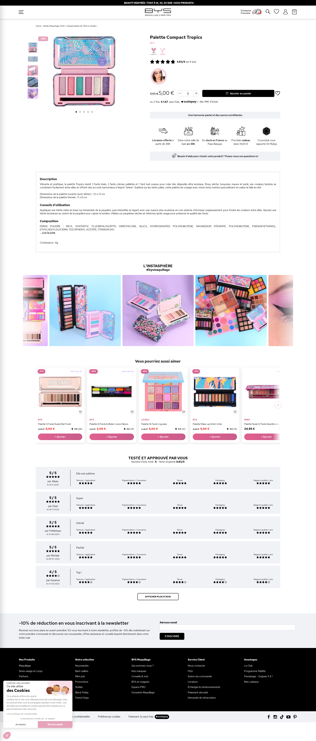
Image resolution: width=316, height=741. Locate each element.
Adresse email (168, 622)
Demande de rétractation (202, 697)
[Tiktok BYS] (282, 717)
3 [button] (84, 112)
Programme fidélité (254, 671)
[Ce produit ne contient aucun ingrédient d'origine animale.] (162, 52)
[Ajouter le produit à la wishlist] (80, 412)
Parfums (23, 676)
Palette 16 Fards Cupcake (154, 424)
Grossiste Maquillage (143, 692)
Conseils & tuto (140, 676)
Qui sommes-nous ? (143, 665)
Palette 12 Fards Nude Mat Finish (54, 424)
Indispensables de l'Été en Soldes (81, 26)
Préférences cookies (109, 716)
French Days (82, 697)
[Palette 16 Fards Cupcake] (163, 391)
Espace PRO (138, 687)
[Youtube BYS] (288, 717)
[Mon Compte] (285, 12)
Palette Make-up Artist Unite (207, 424)
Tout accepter (55, 724)
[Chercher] (265, 13)
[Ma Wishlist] (276, 13)
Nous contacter (196, 665)
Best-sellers (81, 671)
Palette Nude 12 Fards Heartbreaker (262, 424)
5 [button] (92, 112)
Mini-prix (80, 676)
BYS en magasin (140, 681)
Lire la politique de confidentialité (22, 714)
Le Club (248, 665)
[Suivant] (278, 405)
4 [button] (88, 112)
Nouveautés (82, 665)
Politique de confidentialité (75, 716)
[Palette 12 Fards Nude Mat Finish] (60, 391)
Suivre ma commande (200, 676)
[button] (7, 735)
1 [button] (76, 112)
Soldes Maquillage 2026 (54, 26)
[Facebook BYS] (269, 717)
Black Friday (81, 692)
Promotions (81, 681)
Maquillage (25, 665)
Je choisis (20, 724)
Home (38, 26)
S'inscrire (172, 636)
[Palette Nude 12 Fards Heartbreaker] (266, 391)
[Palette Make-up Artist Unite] (214, 391)
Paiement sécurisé (198, 692)
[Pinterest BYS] (295, 717)
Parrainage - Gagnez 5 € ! (258, 676)
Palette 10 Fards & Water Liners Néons (109, 424)
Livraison (193, 681)
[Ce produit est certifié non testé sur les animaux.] (153, 52)
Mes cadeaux (251, 681)
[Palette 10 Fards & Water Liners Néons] (111, 391)
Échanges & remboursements (204, 687)
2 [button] (80, 112)
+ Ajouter (60, 436)
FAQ (190, 671)
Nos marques (139, 671)
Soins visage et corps (30, 671)
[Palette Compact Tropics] (32, 47)
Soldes (79, 687)
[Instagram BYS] (275, 717)
